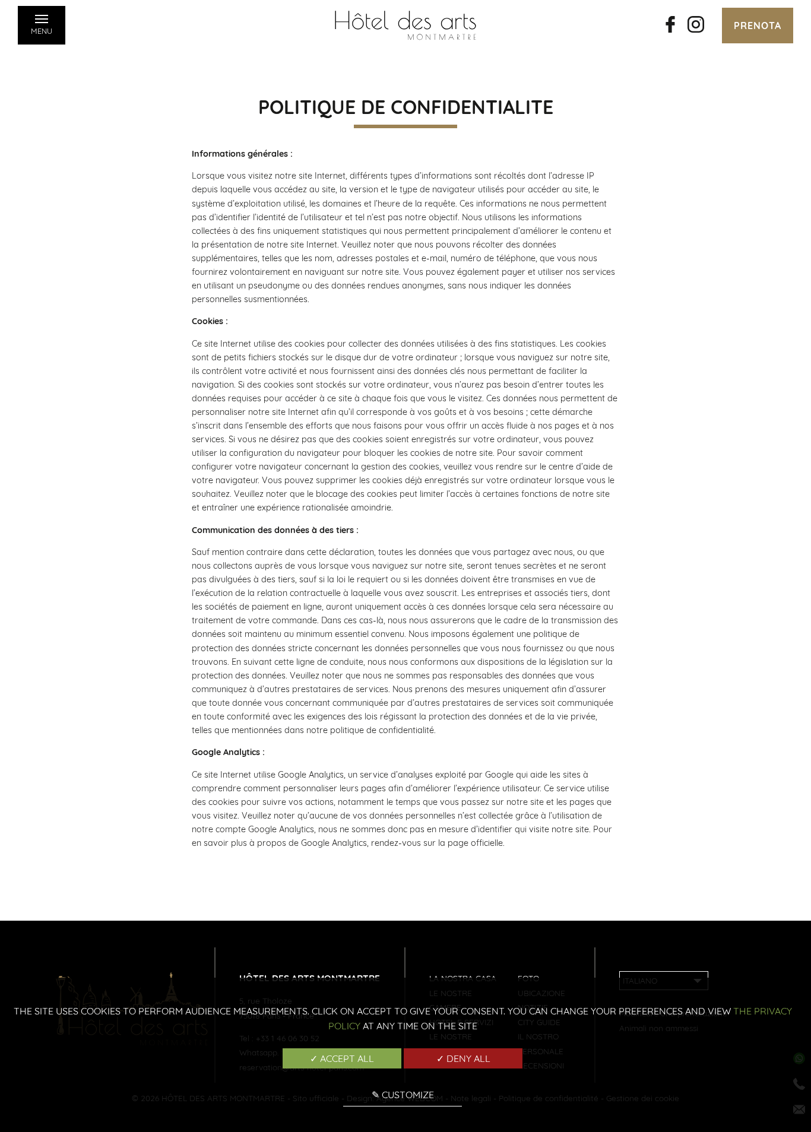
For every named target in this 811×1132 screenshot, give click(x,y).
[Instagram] (696, 25)
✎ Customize (403, 1095)
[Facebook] (670, 25)
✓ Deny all (463, 1058)
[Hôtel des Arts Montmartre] (406, 25)
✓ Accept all (342, 1058)
